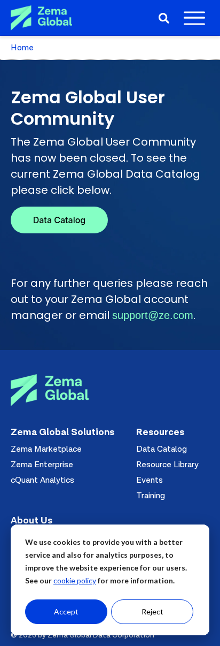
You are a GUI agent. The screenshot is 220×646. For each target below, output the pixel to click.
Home (22, 47)
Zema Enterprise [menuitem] (42, 464)
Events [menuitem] (149, 480)
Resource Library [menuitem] (167, 464)
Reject (152, 611)
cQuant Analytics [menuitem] (42, 480)
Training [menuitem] (150, 495)
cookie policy (74, 580)
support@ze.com (152, 315)
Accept (66, 611)
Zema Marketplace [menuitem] (46, 449)
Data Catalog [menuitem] (161, 449)
